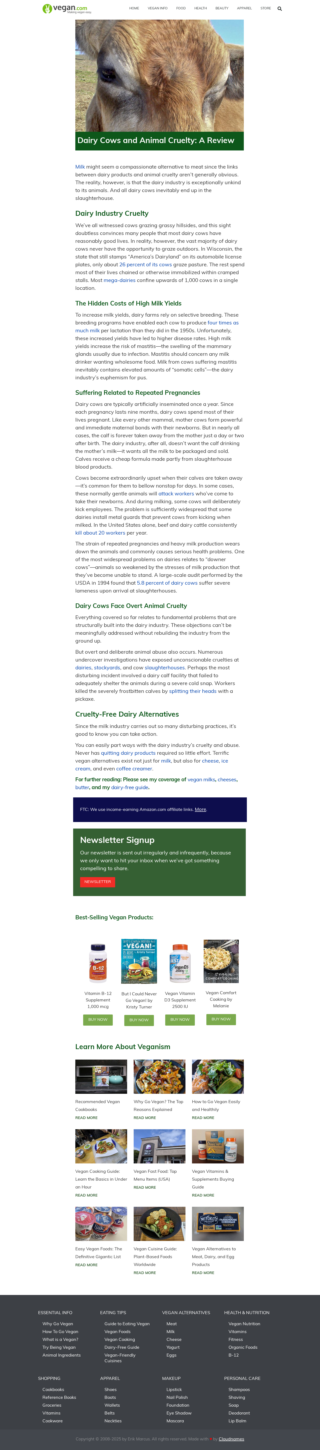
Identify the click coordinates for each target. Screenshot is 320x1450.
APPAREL (244, 8)
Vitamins (238, 1332)
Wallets (112, 1405)
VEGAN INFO (158, 8)
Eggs (172, 1355)
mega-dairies (120, 280)
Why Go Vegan (57, 1324)
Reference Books (59, 1398)
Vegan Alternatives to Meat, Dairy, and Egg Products (214, 1257)
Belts (109, 1413)
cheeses (227, 780)
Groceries (51, 1405)
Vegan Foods (117, 1332)
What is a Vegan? (60, 1340)
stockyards (107, 668)
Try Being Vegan (59, 1347)
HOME (134, 8)
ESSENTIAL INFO (55, 1313)
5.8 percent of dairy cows (167, 583)
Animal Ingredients (61, 1355)
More (200, 809)
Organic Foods (243, 1347)
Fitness (236, 1340)
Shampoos (239, 1390)
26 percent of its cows (145, 265)
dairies (83, 668)
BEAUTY (222, 8)
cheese (210, 761)
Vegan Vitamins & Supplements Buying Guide (213, 1180)
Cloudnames (231, 1439)
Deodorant (239, 1413)
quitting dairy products (128, 753)
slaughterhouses (165, 668)
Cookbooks (53, 1390)
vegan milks (201, 780)
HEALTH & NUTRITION (246, 1313)
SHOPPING (49, 1379)
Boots (110, 1398)
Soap (234, 1405)
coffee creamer (134, 769)
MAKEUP (171, 1379)
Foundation (178, 1405)
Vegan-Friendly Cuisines (120, 1358)
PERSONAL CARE (242, 1379)
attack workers (176, 494)
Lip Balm (237, 1421)
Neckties (113, 1421)
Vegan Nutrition (244, 1324)
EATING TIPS (113, 1313)
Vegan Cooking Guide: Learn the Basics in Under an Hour (101, 1180)
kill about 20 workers (100, 533)
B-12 (234, 1355)
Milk (80, 167)
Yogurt (173, 1347)
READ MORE (86, 1118)
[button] (279, 8)
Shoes (110, 1390)
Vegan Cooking (119, 1340)
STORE (266, 8)
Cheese (174, 1340)
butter (82, 787)
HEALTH (200, 8)
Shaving (237, 1398)
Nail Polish (177, 1398)
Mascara (175, 1421)
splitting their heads (193, 691)
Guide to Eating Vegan (127, 1324)
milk (166, 761)
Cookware (52, 1421)
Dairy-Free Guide (121, 1347)
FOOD (181, 8)
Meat (172, 1324)
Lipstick (174, 1390)
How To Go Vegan (60, 1332)
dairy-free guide (129, 787)
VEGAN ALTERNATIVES (186, 1313)
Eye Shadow (179, 1413)
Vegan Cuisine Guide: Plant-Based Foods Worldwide (155, 1257)
